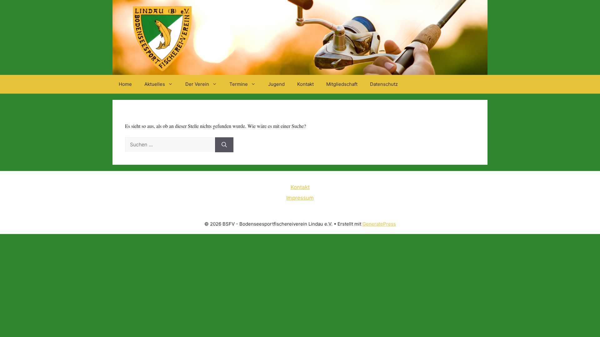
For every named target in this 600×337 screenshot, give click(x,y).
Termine (238, 84)
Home (125, 84)
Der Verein (197, 84)
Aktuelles (154, 84)
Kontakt (305, 84)
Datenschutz (384, 84)
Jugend (276, 84)
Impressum (300, 198)
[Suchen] (224, 144)
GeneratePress (379, 224)
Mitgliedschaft (342, 84)
